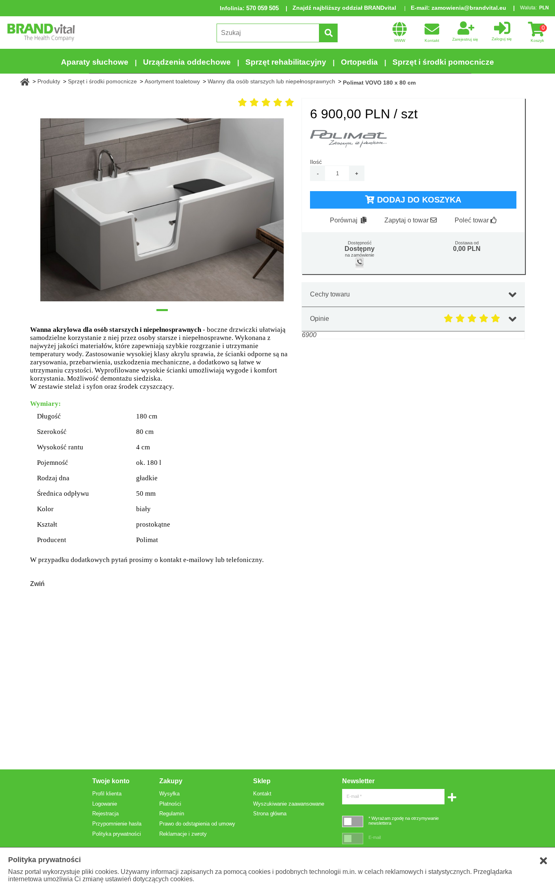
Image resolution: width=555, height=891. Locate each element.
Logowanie (104, 804)
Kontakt (262, 794)
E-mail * (354, 796)
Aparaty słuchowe (94, 62)
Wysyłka (169, 794)
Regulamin (171, 813)
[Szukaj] (328, 33)
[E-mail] (352, 838)
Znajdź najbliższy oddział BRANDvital (344, 7)
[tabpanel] (162, 209)
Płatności (170, 804)
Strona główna (269, 813)
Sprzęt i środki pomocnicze (443, 62)
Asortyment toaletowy (172, 81)
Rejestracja (105, 813)
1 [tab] (162, 310)
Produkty (48, 81)
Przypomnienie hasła (116, 824)
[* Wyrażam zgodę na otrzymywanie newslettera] (352, 821)
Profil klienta (106, 794)
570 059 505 (262, 7)
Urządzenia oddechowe (187, 62)
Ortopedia (359, 62)
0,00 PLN (467, 248)
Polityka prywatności (116, 834)
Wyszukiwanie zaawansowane (288, 804)
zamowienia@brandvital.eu (468, 7)
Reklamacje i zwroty (183, 834)
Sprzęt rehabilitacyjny (285, 62)
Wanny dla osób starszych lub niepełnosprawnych (271, 81)
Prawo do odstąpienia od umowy (197, 824)
